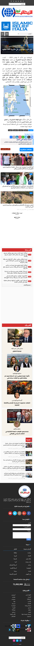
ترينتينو (13, 612)
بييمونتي (13, 599)
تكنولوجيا (29, 568)
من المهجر (28, 574)
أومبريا (29, 597)
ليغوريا (13, 607)
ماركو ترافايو (17, 429)
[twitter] (21, 1)
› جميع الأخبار (27, 285)
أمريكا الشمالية (13, 565)
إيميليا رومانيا (28, 605)
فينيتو (29, 612)
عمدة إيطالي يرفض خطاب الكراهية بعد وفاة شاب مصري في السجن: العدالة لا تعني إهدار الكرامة (15, 260)
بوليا (14, 601)
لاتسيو (29, 607)
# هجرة (10, 130)
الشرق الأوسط (13, 574)
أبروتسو (13, 595)
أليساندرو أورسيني (17, 400)
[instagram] (11, 1)
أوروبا (31, 174)
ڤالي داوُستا (12, 614)
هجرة (29, 571)
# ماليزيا (15, 130)
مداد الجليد (15, 644)
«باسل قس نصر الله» (17, 348)
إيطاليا (15, 552)
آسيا (16, 562)
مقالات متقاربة (26, 149)
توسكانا (13, 610)
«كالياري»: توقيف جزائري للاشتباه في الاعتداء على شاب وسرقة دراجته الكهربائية (15, 276)
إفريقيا (15, 558)
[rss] (13, 1)
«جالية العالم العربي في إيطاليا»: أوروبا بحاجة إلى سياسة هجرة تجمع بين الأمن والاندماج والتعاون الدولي (14, 475)
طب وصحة (28, 562)
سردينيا (13, 603)
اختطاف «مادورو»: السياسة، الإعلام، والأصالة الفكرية (17, 404)
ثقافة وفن (28, 558)
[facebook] (23, 1)
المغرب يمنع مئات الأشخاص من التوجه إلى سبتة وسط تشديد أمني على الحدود (18, 206)
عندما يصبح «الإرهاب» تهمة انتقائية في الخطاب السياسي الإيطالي (17, 432)
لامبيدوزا (29, 616)
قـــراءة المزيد (4, 149)
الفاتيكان (13, 616)
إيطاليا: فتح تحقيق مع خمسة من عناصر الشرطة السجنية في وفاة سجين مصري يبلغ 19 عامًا (15, 266)
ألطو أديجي (28, 595)
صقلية (29, 610)
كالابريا (29, 601)
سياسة (29, 552)
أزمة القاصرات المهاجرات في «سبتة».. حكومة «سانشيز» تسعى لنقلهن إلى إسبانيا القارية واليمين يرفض (18, 168)
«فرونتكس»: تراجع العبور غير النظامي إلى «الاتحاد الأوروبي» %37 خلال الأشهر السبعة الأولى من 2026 (14, 467)
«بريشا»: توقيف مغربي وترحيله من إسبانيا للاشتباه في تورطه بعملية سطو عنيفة (16, 272)
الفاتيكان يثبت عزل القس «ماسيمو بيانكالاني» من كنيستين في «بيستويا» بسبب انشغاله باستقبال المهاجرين (17, 187)
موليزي (13, 597)
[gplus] (18, 1)
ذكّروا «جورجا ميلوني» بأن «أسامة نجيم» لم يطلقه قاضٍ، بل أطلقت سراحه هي (17, 377)
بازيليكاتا (29, 599)
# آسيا (26, 130)
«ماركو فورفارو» (17, 373)
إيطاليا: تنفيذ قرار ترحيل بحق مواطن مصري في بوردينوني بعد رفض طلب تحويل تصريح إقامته (15, 254)
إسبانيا (31, 155)
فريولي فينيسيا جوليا (26, 614)
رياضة (29, 565)
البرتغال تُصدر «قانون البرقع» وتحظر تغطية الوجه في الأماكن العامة (15, 281)
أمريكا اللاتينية (13, 568)
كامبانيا (29, 603)
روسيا (15, 571)
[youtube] (16, 1)
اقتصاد (29, 555)
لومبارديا (13, 605)
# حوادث (21, 130)
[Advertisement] (17, 305)
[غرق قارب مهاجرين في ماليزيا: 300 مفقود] (17, 45)
